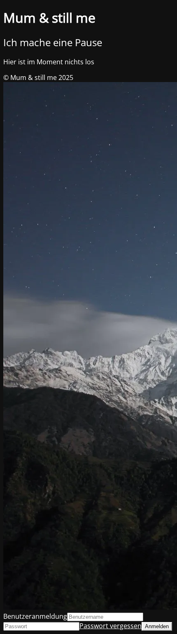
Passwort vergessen (110, 625)
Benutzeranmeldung (35, 616)
